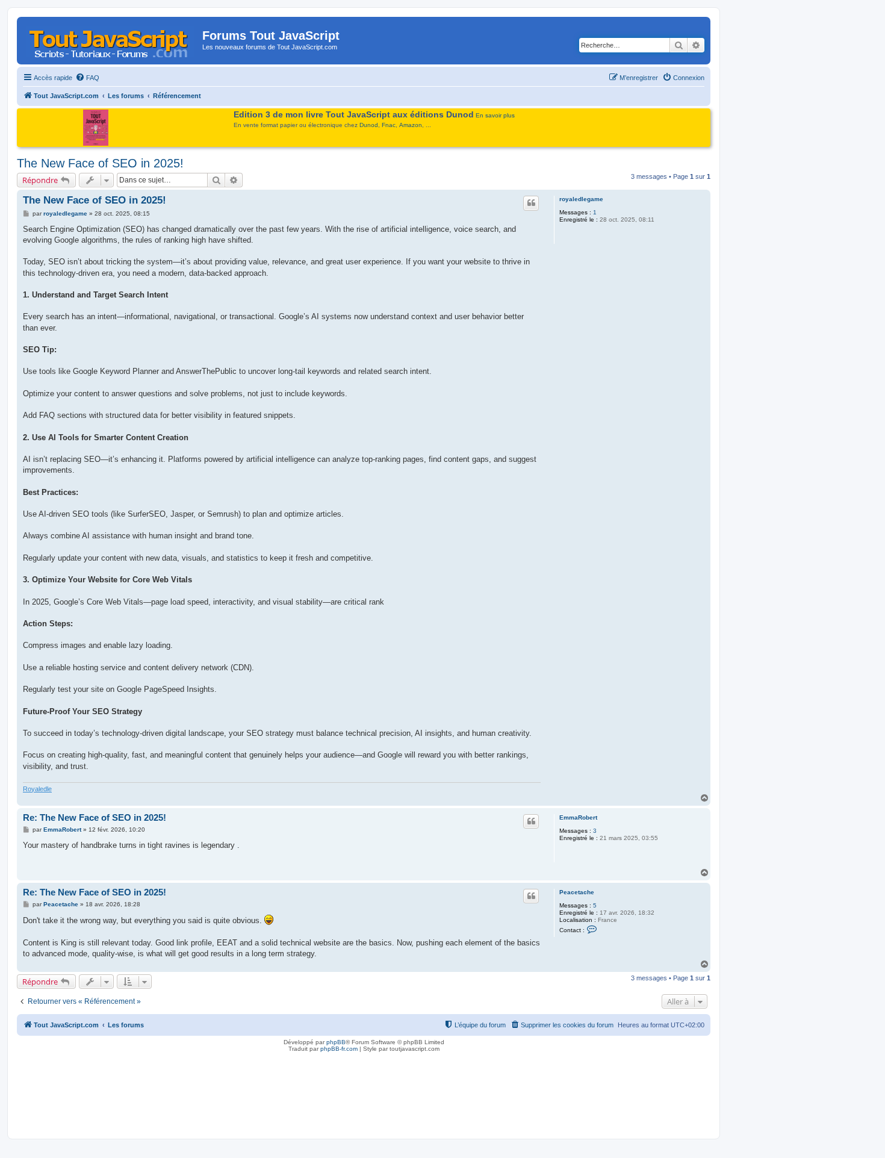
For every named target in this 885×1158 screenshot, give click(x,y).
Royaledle (37, 788)
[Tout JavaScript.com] (111, 39)
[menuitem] (87, 77)
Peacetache (576, 892)
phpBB (336, 1042)
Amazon (410, 125)
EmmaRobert (578, 817)
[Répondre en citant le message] (531, 203)
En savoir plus (495, 115)
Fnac (389, 125)
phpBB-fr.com (339, 1048)
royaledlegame (581, 199)
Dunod (368, 125)
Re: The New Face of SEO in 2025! (94, 817)
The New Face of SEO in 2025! (100, 163)
